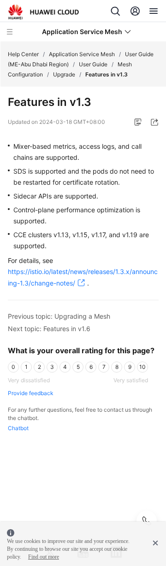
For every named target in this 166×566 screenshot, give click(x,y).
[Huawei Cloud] (43, 12)
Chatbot (18, 428)
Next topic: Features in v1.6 (49, 329)
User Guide (93, 64)
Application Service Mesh (82, 54)
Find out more (43, 557)
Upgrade (64, 74)
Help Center (23, 54)
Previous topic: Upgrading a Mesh (59, 316)
